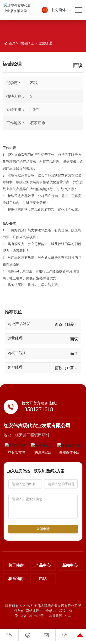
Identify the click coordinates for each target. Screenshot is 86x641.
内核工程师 (17, 353)
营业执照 (55, 616)
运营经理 (15, 338)
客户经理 (15, 367)
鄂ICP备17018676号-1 (31, 616)
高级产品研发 (18, 324)
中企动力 (49, 611)
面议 (74, 339)
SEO (68, 616)
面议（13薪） (66, 324)
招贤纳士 (27, 43)
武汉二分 (65, 611)
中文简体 (58, 10)
